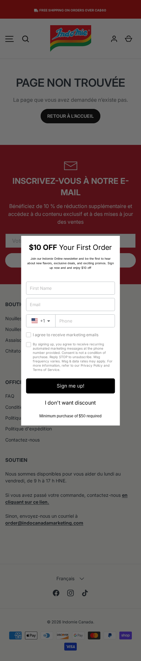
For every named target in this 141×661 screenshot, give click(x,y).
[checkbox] (28, 334)
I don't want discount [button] (70, 402)
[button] (112, 243)
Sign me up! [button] (70, 386)
